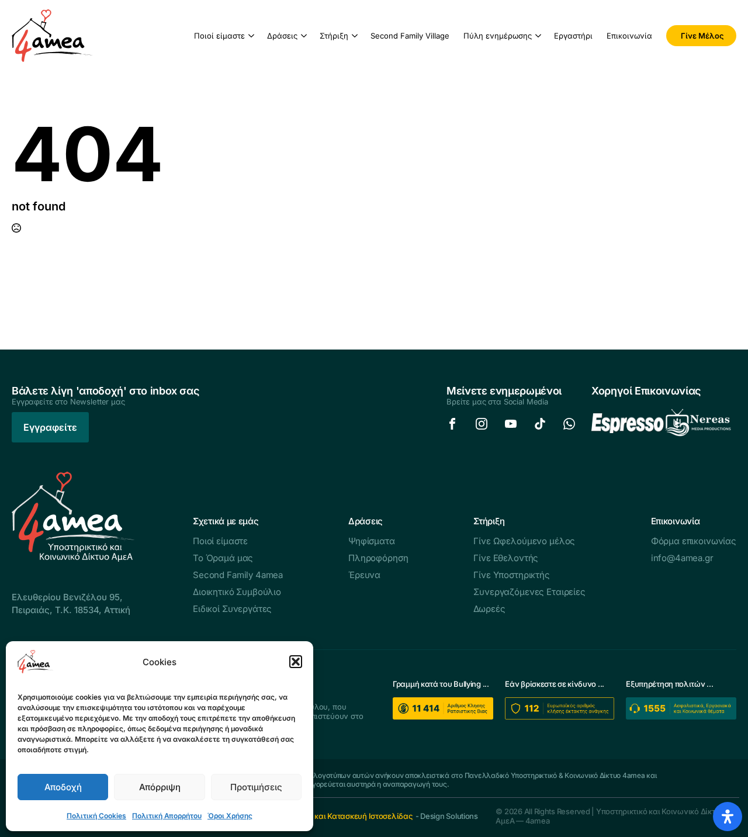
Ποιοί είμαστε (219, 35)
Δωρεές (489, 608)
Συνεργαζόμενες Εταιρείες (529, 591)
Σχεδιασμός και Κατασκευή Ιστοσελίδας (341, 816)
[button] (296, 661)
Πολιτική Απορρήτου (167, 815)
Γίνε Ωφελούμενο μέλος (524, 541)
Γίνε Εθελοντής (505, 557)
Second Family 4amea (238, 574)
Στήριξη (334, 35)
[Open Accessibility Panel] (727, 816)
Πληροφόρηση (378, 557)
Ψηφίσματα (371, 541)
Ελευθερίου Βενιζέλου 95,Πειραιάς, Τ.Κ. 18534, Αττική (71, 603)
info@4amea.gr (682, 557)
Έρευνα (364, 574)
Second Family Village (409, 35)
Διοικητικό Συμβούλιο (237, 591)
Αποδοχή (63, 787)
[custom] (452, 424)
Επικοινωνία (629, 35)
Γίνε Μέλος (702, 35)
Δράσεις (282, 35)
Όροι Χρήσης (229, 815)
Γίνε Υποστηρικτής (511, 574)
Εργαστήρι (573, 35)
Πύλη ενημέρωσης (497, 35)
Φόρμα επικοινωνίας (693, 541)
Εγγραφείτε (50, 427)
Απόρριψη (160, 787)
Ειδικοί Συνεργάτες (232, 608)
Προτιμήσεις (256, 787)
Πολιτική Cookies (96, 815)
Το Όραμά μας (223, 557)
